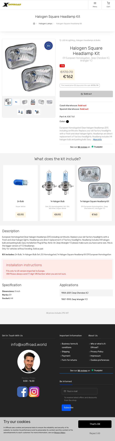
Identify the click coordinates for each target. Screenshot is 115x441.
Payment (66, 356)
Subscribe (67, 407)
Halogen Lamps (45, 23)
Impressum (96, 356)
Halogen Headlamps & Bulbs (88, 40)
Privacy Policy (97, 351)
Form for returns (69, 360)
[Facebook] (22, 391)
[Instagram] (34, 391)
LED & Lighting (68, 40)
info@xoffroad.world (29, 344)
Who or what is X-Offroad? (98, 346)
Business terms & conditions (70, 346)
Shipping (66, 351)
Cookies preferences (100, 360)
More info (97, 139)
